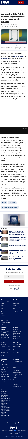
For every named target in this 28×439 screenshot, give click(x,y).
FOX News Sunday (5, 322)
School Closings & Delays (17, 307)
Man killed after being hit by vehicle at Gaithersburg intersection (17, 258)
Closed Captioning (17, 386)
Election (15, 335)
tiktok (18, 423)
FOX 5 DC (12, 24)
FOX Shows (3, 348)
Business (3, 315)
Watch (3, 342)
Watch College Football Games (5, 396)
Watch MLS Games (5, 415)
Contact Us (15, 369)
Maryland (3, 305)
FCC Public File (16, 379)
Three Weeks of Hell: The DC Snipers (6, 378)
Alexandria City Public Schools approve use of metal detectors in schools (13, 45)
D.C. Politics (15, 329)
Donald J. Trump (16, 338)
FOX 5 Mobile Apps (17, 374)
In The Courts (4, 373)
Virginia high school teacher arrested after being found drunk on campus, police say (17, 232)
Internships (15, 382)
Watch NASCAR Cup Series (5, 401)
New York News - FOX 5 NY (5, 332)
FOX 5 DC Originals (4, 360)
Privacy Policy (15, 288)
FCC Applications (17, 381)
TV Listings (3, 344)
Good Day (16, 342)
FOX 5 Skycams (16, 303)
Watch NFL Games (5, 393)
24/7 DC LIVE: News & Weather (5, 307)
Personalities (16, 370)
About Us (16, 359)
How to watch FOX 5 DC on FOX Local (5, 350)
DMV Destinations (17, 346)
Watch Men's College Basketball (5, 407)
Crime (2, 311)
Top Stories (4, 324)
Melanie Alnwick (6, 24)
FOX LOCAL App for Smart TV (17, 366)
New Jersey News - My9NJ (5, 338)
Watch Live (21, 2)
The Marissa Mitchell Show (4, 363)
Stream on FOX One (4, 391)
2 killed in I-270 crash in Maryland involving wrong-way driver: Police (17, 245)
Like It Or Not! (4, 367)
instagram (15, 423)
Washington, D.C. (5, 302)
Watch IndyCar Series (4, 404)
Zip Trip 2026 (16, 352)
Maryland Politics (17, 331)
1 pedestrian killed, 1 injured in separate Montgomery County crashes (17, 252)
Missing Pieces (4, 381)
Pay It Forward (16, 348)
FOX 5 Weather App (17, 310)
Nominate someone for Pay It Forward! (17, 350)
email (21, 423)
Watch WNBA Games (4, 413)
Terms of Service (15, 289)
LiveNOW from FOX (5, 346)
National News (4, 310)
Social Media (16, 376)
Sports (2, 313)
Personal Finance (5, 320)
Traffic (14, 305)
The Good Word (5, 376)
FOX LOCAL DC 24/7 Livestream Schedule (5, 354)
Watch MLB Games (5, 398)
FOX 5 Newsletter (17, 372)
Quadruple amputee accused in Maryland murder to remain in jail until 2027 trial (17, 239)
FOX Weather (16, 311)
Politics (15, 327)
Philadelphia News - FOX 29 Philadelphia (5, 335)
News (16, 24)
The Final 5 (3, 369)
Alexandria (5, 59)
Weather (15, 300)
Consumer (3, 317)
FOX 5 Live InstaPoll (17, 361)
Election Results (16, 336)
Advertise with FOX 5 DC (17, 363)
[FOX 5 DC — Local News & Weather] (5, 2)
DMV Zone (3, 366)
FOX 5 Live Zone (5, 374)
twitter (12, 423)
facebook (10, 423)
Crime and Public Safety (10, 207)
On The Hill (3, 371)
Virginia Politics (16, 333)
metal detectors (18, 56)
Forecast (15, 302)
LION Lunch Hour (17, 344)
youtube (7, 423)
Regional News (4, 328)
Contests (15, 377)
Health (2, 318)
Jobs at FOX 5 (16, 384)
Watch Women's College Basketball (5, 410)
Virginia (2, 303)
